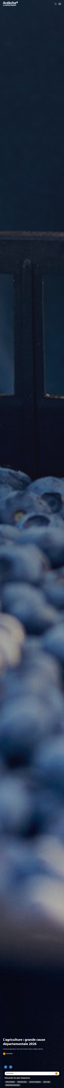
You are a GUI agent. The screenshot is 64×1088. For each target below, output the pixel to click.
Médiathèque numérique (12, 1085)
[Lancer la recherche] (56, 1073)
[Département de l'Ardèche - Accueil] (10, 3)
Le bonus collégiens (35, 1082)
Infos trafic (47, 1082)
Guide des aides (22, 1082)
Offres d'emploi (10, 1082)
